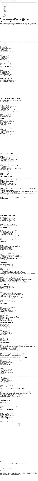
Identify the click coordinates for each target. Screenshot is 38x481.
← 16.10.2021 (19, 423)
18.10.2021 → (19, 425)
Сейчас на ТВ (4, 4)
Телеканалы (4, 16)
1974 (5, 6)
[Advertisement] (19, 33)
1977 (5, 9)
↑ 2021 (19, 424)
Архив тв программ (5, 5)
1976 (5, 8)
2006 (5, 10)
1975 (5, 7)
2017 (5, 11)
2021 (5, 14)
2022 (5, 15)
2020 (5, 13)
